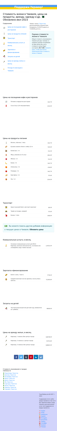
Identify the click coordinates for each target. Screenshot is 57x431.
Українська (44, 414)
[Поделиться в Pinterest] (31, 357)
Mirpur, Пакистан (10, 378)
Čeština (43, 421)
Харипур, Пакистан (10, 387)
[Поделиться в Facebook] (16, 357)
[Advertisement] (28, 85)
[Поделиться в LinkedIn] (36, 357)
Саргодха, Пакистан (11, 383)
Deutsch (43, 425)
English (43, 411)
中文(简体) (44, 423)
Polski (42, 412)
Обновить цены (36, 229)
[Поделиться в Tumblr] (26, 357)
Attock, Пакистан (10, 385)
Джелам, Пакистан (10, 375)
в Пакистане (42, 23)
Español (43, 416)
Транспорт (11, 38)
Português (44, 418)
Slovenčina (44, 419)
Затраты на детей (14, 56)
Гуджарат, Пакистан (11, 389)
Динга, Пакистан (10, 380)
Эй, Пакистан (9, 382)
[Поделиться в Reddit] (41, 357)
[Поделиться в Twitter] (21, 357)
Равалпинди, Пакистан (11, 373)
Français (43, 426)
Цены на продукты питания (17, 34)
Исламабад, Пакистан (11, 376)
